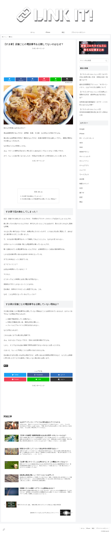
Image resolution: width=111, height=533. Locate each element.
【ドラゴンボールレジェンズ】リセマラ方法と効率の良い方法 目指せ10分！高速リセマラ (93, 77)
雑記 (6, 365)
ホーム (82, 528)
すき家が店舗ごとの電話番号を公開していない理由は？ (39, 199)
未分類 (81, 179)
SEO (81, 143)
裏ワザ (81, 193)
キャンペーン (84, 161)
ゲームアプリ (84, 165)
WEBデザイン (84, 152)
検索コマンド (84, 183)
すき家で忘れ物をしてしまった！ (32, 196)
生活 (81, 188)
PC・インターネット (86, 138)
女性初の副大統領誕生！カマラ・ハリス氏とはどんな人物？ (93, 103)
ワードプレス (84, 174)
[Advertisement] (38, 62)
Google (81, 129)
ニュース (82, 170)
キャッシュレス (84, 156)
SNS (81, 147)
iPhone (81, 134)
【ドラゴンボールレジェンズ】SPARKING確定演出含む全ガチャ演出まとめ (93, 112)
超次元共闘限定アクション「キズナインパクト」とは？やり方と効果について (93, 86)
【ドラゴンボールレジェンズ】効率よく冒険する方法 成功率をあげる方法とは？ (93, 94)
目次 (35, 192)
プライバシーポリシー (102, 528)
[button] (106, 61)
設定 (81, 197)
